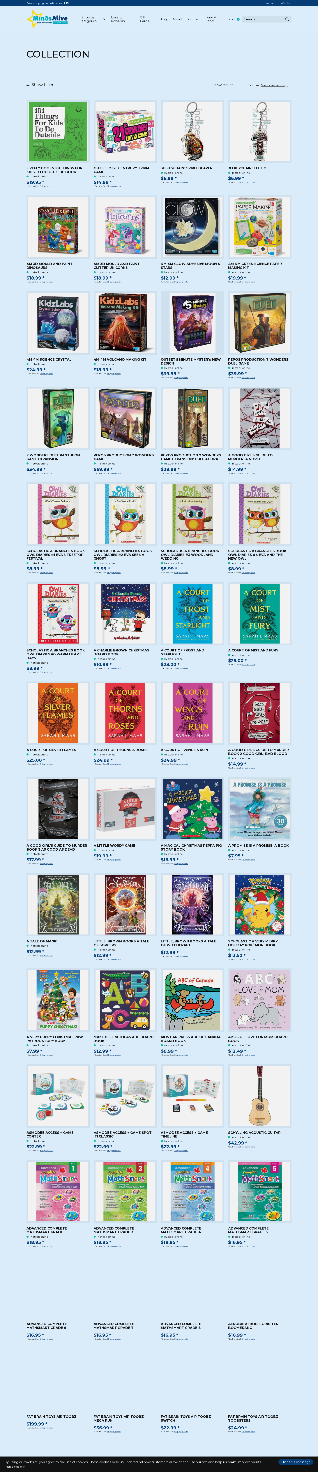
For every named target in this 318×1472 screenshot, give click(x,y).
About (178, 19)
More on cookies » (15, 1466)
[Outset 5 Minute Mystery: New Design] (192, 323)
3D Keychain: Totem (247, 168)
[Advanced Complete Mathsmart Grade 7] (125, 1287)
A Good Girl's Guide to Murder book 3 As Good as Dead (56, 848)
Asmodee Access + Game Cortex (50, 1135)
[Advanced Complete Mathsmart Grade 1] (58, 1191)
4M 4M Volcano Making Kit (120, 360)
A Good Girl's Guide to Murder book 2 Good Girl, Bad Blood (258, 752)
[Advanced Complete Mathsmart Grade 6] (58, 1287)
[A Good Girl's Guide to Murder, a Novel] (260, 418)
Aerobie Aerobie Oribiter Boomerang (253, 1326)
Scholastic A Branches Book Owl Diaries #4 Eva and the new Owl (257, 555)
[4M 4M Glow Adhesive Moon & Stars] (192, 227)
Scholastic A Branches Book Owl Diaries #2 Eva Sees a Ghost (123, 555)
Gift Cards (144, 19)
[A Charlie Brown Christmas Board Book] (125, 613)
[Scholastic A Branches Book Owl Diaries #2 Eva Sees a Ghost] (125, 514)
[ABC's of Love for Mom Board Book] (260, 1000)
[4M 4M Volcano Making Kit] (125, 323)
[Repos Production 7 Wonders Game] (125, 418)
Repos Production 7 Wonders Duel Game (258, 361)
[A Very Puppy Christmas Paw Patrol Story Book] (58, 1000)
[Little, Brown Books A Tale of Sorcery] (125, 904)
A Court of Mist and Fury (253, 650)
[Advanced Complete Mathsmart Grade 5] (260, 1191)
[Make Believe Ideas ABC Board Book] (125, 1000)
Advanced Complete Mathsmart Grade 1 (46, 1230)
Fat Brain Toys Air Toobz (51, 1420)
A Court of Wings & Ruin (184, 750)
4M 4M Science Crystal (49, 360)
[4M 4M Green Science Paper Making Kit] (260, 227)
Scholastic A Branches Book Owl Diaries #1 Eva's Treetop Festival (55, 555)
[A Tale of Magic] (58, 904)
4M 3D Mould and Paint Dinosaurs (49, 266)
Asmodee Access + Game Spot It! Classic (123, 1135)
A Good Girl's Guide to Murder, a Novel (250, 457)
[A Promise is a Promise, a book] (260, 809)
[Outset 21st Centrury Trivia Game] (125, 131)
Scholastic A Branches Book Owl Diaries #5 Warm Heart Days (55, 654)
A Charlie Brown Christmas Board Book (121, 652)
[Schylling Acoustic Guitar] (260, 1096)
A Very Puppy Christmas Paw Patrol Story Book (54, 1039)
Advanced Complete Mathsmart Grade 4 (181, 1230)
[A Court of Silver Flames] (58, 713)
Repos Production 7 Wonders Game (124, 457)
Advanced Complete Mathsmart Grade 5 (248, 1230)
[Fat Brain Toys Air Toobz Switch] (192, 1383)
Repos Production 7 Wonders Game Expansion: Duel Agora (191, 457)
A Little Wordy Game (114, 846)
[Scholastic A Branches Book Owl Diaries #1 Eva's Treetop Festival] (58, 514)
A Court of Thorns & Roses (121, 750)
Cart (235, 19)
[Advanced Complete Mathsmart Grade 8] (192, 1287)
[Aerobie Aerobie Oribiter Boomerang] (260, 1287)
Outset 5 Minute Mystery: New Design (191, 361)
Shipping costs (46, 186)
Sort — (253, 85)
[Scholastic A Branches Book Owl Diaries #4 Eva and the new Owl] (260, 514)
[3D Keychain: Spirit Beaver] (192, 131)
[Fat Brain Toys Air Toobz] (58, 1383)
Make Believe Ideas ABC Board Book (124, 1039)
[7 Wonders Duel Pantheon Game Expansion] (58, 418)
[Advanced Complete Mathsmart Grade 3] (125, 1191)
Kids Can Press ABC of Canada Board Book (191, 1039)
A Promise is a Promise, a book (258, 846)
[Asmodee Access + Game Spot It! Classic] (125, 1096)
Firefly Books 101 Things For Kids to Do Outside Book (54, 170)
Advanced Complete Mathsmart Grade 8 (181, 1326)
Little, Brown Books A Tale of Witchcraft (188, 943)
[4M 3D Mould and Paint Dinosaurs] (58, 227)
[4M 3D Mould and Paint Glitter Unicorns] (125, 227)
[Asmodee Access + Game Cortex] (58, 1096)
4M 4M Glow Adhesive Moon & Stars (190, 266)
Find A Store (211, 19)
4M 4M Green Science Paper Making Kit (255, 266)
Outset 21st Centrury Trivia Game (122, 170)
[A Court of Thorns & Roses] (125, 713)
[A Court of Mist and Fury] (260, 613)
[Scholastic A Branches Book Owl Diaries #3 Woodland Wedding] (192, 514)
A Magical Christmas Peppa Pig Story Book (191, 848)
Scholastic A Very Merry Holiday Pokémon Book (253, 943)
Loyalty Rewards (118, 19)
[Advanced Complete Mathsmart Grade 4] (192, 1191)
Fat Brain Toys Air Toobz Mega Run (119, 1422)
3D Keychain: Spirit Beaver (187, 168)
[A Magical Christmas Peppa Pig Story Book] (192, 809)
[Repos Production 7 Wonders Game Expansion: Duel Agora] (192, 418)
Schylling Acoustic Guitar (254, 1133)
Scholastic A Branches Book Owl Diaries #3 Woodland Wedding (190, 555)
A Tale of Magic (41, 941)
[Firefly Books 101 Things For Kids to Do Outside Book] (58, 131)
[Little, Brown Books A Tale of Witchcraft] (192, 904)
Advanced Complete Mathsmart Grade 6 (46, 1326)
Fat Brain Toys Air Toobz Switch (186, 1422)
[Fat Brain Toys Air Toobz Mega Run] (125, 1383)
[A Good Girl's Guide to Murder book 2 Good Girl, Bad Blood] (260, 713)
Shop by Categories (88, 19)
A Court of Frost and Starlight (182, 652)
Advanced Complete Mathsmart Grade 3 (114, 1230)
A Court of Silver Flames (51, 750)
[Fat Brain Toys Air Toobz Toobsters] (260, 1383)
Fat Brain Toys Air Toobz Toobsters (253, 1422)
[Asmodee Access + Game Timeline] (192, 1096)
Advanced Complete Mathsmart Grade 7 (114, 1326)
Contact (194, 19)
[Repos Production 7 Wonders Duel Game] (260, 323)
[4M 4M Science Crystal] (58, 323)
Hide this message (295, 1462)
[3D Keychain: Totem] (260, 131)
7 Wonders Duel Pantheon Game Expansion (53, 457)
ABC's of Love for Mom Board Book (258, 1039)
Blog (163, 19)
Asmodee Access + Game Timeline (184, 1135)
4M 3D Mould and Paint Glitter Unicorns (117, 266)
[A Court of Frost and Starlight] (192, 613)
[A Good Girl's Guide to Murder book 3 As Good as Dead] (58, 809)
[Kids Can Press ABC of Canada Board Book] (192, 1000)
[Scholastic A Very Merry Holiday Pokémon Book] (260, 904)
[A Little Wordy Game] (125, 809)
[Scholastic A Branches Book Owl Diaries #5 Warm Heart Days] (58, 613)
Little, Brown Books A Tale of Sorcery (121, 943)
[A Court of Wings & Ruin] (192, 713)
